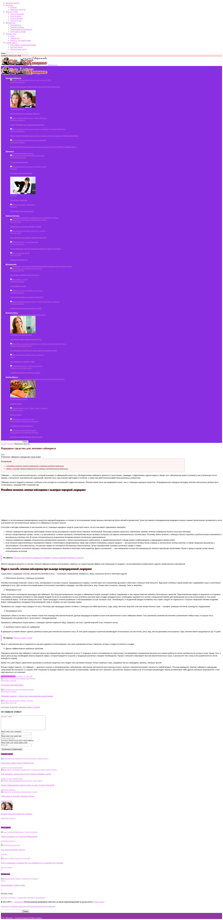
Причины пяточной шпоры (21, 173)
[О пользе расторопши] (27, 155)
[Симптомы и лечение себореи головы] (28, 220)
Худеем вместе (11, 43)
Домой (3, 444)
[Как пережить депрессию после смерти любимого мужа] (38, 344)
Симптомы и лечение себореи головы (25, 226)
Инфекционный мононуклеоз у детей (25, 308)
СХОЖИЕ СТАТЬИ (8, 676)
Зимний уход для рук (19, 260)
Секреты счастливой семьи (20, 40)
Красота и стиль (12, 12)
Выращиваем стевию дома (13, 885)
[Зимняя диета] (23, 397)
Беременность (15, 25)
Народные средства (18, 9)
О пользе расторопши (19, 162)
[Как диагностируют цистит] (10, 845)
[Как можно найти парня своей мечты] (23, 333)
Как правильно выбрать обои (22, 361)
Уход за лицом (15, 16)
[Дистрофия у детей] (18, 279)
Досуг (12, 36)
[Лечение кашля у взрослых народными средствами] (17, 689)
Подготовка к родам (18, 32)
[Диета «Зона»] (28, 408)
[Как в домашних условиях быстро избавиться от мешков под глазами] (15, 858)
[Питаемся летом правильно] (22, 419)
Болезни (13, 7)
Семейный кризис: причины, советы (25, 372)
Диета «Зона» (15, 415)
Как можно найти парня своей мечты (25, 339)
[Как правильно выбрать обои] (27, 355)
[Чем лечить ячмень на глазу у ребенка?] (26, 291)
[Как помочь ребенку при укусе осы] (26, 268)
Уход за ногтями (16, 18)
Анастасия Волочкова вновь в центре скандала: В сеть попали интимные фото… (43, 147)
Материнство (10, 23)
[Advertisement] (44, 505)
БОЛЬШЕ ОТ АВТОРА (24, 676)
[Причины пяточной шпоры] (28, 167)
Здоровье (9, 5)
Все (11, 153)
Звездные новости (13, 3)
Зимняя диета (16, 404)
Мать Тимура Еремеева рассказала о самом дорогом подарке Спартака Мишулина (44, 136)
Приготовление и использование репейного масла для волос (35, 249)
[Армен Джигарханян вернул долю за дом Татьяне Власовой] (30, 80)
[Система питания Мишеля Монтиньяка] (23, 430)
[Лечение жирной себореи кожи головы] (17, 701)
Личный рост (15, 38)
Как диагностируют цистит (13, 849)
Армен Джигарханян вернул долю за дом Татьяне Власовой (35, 87)
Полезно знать (11, 34)
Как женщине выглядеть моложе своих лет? (28, 237)
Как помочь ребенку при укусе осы (24, 275)
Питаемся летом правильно (21, 426)
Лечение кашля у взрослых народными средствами (27, 696)
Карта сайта (99, 902)
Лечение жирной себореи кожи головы (20, 707)
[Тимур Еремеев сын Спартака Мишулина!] (28, 118)
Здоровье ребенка (17, 27)
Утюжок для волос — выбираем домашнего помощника (23, 898)
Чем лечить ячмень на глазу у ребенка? (26, 297)
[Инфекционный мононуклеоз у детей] (34, 302)
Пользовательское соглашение (42, 906)
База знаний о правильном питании (23, 45)
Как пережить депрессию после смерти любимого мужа (33, 350)
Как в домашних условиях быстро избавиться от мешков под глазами (32, 863)
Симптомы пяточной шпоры (21, 211)
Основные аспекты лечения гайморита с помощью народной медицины (35, 466)
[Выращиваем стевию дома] (19, 879)
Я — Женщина (17, 902)
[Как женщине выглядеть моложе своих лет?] (27, 231)
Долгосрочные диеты (18, 49)
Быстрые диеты (16, 47)
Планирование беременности (21, 29)
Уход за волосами (17, 14)
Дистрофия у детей (18, 286)
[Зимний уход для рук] (19, 253)
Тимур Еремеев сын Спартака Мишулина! (27, 125)
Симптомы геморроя (18, 200)
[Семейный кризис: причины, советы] (26, 366)
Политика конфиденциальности (14, 906)
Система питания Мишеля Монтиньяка (26, 437)
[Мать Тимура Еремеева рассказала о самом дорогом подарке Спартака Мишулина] (38, 129)
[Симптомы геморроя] (23, 193)
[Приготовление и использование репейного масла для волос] (24, 242)
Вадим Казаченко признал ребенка (24, 113)
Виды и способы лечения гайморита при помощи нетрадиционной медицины (37, 469)
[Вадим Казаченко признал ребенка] (23, 107)
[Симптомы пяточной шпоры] (22, 205)
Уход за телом (15, 21)
